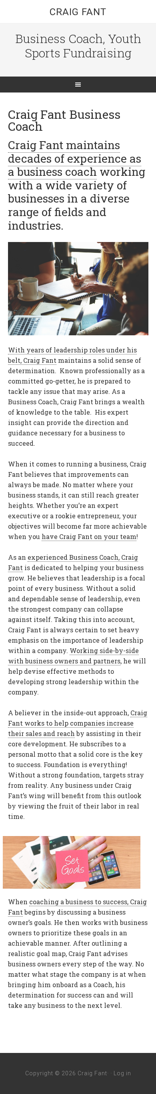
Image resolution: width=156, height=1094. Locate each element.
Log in (122, 1073)
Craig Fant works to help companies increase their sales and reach (77, 723)
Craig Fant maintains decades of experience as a (74, 158)
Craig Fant (78, 12)
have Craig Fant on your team (89, 536)
